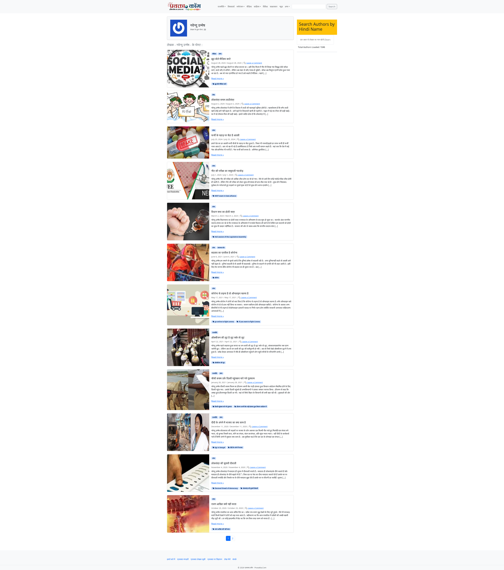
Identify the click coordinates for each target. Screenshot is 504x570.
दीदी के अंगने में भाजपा (236, 447)
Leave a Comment (254, 63)
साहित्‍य (256, 6)
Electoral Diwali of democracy (226, 488)
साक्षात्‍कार (273, 6)
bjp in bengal (219, 447)
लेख (213, 95)
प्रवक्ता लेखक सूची (198, 559)
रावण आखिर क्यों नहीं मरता (222, 529)
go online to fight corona (224, 322)
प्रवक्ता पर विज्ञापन (215, 559)
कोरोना (216, 278)
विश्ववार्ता (231, 6)
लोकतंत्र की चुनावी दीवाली (250, 488)
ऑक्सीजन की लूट (219, 362)
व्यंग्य (220, 54)
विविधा (265, 6)
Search (332, 6)
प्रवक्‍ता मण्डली (183, 559)
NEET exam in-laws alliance (225, 196)
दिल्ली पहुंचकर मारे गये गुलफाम (223, 406)
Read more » (217, 78)
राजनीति (221, 6)
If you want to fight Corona (249, 322)
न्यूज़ (281, 6)
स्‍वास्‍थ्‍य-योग (221, 247)
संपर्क (234, 559)
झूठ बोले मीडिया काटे (220, 84)
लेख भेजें (227, 559)
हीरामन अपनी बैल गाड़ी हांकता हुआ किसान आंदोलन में (251, 406)
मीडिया (249, 6)
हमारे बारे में (171, 559)
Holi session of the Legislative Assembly (230, 237)
